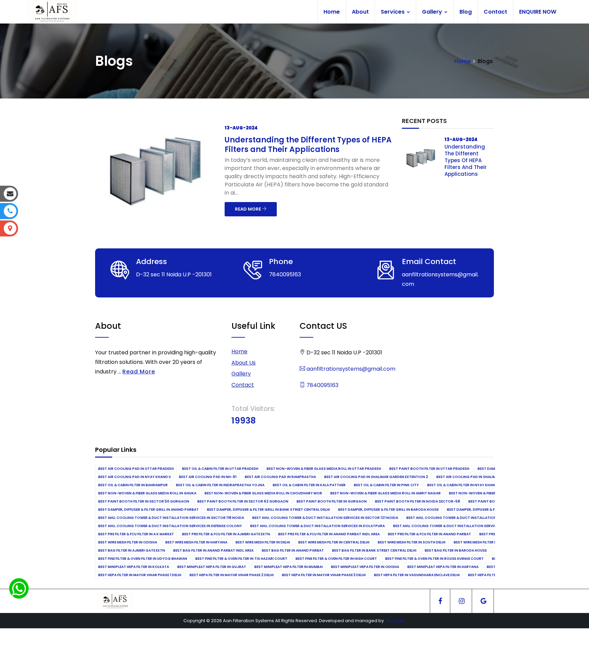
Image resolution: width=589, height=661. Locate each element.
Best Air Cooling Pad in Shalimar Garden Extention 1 (487, 476)
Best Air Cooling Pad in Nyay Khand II (134, 476)
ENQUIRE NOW (537, 12)
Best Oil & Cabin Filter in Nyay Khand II (463, 485)
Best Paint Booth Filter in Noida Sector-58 (417, 501)
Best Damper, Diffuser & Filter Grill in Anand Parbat (148, 509)
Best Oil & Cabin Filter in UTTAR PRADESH (220, 468)
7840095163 (321, 385)
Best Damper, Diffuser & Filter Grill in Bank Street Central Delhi (268, 509)
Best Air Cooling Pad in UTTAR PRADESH (136, 468)
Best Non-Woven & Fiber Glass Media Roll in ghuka (147, 493)
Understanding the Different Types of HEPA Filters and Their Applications (308, 145)
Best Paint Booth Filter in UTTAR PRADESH (429, 468)
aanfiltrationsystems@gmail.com (350, 369)
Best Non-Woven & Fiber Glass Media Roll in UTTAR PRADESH (324, 468)
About (360, 12)
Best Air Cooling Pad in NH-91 (208, 476)
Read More (138, 371)
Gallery (432, 12)
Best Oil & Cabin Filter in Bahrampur (133, 485)
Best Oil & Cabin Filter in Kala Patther (309, 485)
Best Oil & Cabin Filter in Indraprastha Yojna (220, 485)
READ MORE (248, 209)
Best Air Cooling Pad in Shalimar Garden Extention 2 (376, 476)
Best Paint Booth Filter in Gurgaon (332, 501)
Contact (495, 12)
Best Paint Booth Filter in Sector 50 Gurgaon (143, 501)
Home (331, 12)
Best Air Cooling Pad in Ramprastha (280, 476)
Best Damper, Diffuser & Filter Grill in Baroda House (388, 509)
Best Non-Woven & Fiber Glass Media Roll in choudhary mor (263, 493)
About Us (243, 363)
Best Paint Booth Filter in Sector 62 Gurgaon (242, 501)
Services (393, 12)
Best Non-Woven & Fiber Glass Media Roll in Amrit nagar (385, 493)
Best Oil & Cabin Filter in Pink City (386, 485)
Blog (465, 12)
